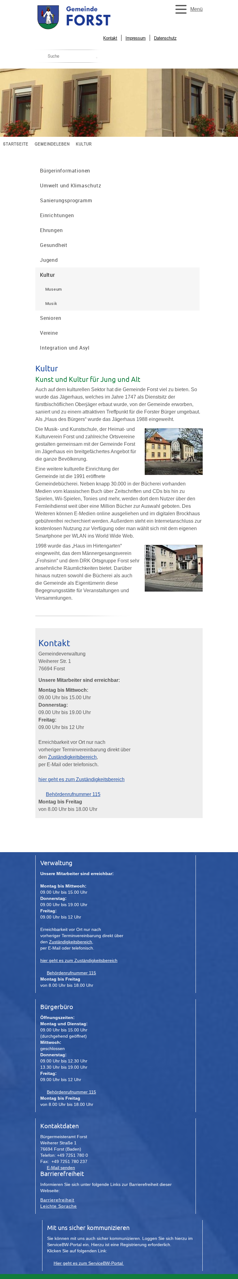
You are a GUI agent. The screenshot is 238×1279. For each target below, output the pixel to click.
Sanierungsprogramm (66, 200)
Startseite (16, 143)
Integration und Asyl (65, 347)
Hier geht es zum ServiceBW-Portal (89, 1263)
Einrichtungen (57, 215)
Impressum (136, 38)
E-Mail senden (61, 1167)
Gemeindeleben (52, 143)
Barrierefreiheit (57, 1199)
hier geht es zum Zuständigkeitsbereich (81, 779)
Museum (53, 289)
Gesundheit (54, 245)
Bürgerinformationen (65, 170)
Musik (51, 303)
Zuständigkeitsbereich (72, 757)
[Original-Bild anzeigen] (174, 477)
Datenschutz (165, 38)
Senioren (50, 318)
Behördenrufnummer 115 (73, 794)
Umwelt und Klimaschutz (70, 185)
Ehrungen (51, 230)
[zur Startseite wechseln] (88, 28)
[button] (187, 9)
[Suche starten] (96, 57)
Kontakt (110, 38)
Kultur (84, 143)
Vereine (49, 332)
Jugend (49, 260)
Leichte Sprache (58, 1206)
